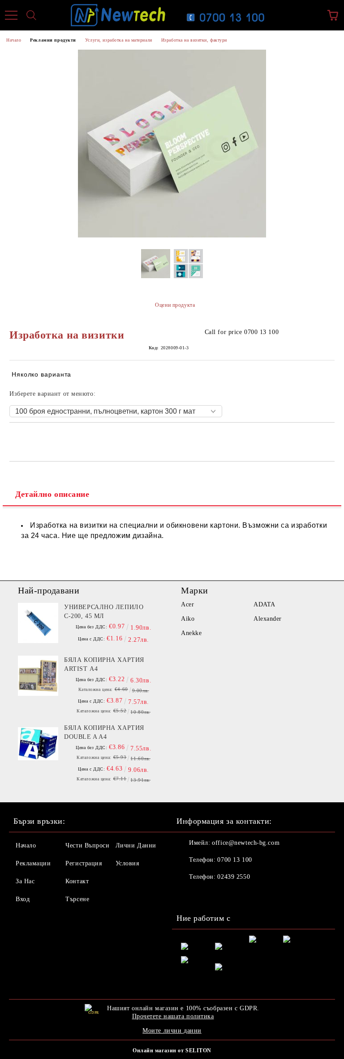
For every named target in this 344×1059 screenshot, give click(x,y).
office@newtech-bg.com (246, 842)
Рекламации (33, 863)
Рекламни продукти (53, 40)
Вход (23, 899)
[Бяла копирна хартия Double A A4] (38, 744)
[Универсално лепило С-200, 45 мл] (38, 623)
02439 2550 (233, 876)
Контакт (77, 881)
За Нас (25, 881)
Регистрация (83, 863)
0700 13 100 (234, 859)
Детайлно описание (52, 494)
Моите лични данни (172, 1030)
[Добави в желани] (328, 437)
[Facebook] (188, 895)
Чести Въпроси (87, 845)
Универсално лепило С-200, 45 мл (103, 611)
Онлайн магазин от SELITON (172, 1050)
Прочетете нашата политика (173, 1016)
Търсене (77, 899)
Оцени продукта (175, 305)
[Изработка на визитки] (155, 266)
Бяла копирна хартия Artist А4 (104, 664)
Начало (13, 40)
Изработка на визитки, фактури (194, 40)
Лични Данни (136, 845)
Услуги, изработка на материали (118, 40)
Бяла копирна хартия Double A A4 (104, 732)
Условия (127, 863)
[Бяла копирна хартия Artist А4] (38, 676)
